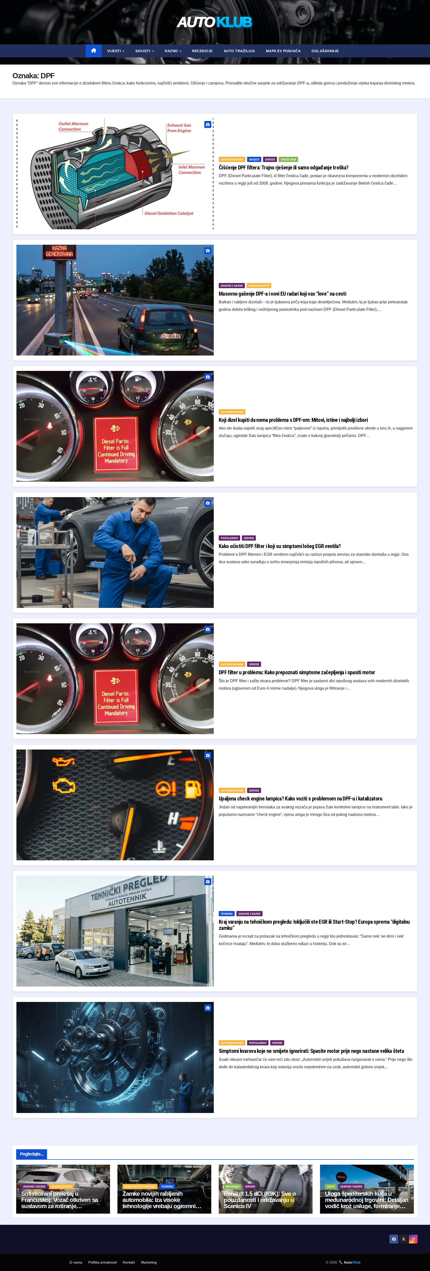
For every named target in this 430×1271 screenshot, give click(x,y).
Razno (172, 51)
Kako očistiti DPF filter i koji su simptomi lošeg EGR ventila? (280, 546)
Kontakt (129, 1262)
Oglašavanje (325, 51)
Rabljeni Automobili (140, 1186)
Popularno (229, 538)
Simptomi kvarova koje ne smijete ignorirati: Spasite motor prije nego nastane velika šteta (311, 1051)
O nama (75, 1262)
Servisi (270, 159)
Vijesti (114, 51)
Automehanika (232, 159)
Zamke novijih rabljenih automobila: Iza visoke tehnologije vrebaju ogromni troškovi (159, 1203)
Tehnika (227, 913)
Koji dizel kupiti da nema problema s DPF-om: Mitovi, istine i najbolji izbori (293, 420)
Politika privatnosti (102, 1262)
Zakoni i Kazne (232, 285)
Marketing (149, 1262)
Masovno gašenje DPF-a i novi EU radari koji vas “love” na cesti (282, 294)
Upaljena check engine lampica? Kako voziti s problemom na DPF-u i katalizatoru (300, 798)
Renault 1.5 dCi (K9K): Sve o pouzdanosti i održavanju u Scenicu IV (260, 1199)
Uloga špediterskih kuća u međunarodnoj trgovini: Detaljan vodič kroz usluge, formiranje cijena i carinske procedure (366, 1203)
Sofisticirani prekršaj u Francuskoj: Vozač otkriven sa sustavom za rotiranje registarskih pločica (59, 1203)
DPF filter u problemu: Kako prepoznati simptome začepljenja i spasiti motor (297, 672)
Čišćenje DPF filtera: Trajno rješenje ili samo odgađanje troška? (283, 167)
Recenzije (202, 51)
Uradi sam (288, 159)
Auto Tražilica (239, 51)
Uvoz (330, 1186)
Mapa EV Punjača (283, 51)
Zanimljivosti (259, 285)
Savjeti (143, 51)
